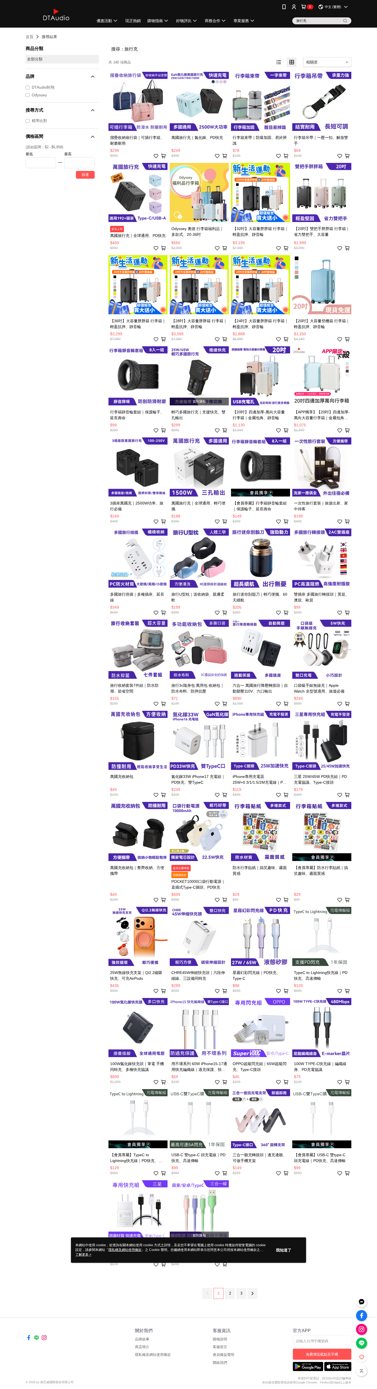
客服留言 (220, 1347)
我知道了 (283, 1250)
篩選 (85, 175)
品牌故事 (142, 1339)
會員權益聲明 (223, 1355)
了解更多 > (83, 1254)
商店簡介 (142, 1347)
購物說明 (220, 1339)
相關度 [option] (312, 62)
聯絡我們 (220, 1363)
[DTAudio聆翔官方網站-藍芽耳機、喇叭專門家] (56, 14)
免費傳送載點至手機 (322, 1354)
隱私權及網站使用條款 (153, 1355)
